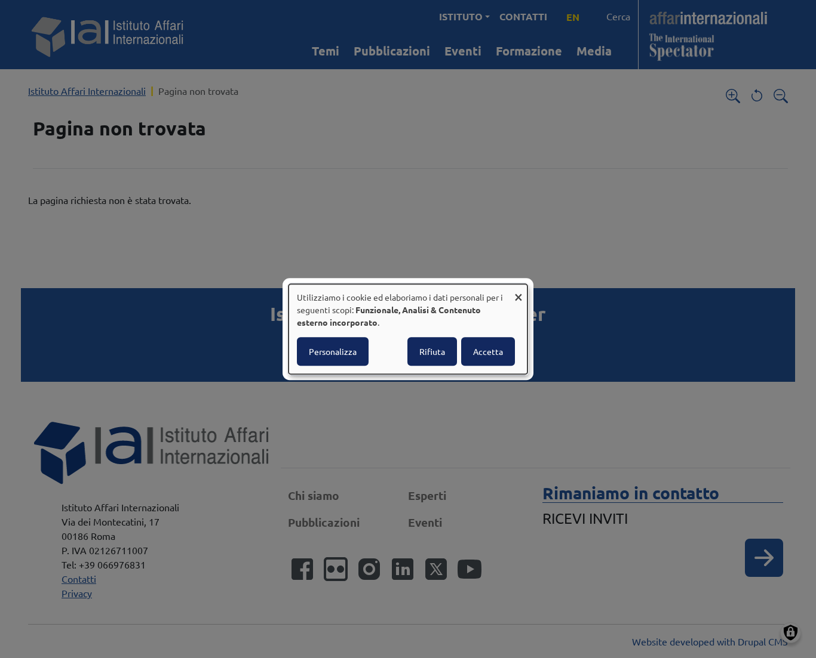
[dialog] (408, 329)
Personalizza (333, 351)
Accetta (488, 351)
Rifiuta (432, 351)
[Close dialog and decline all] (518, 291)
